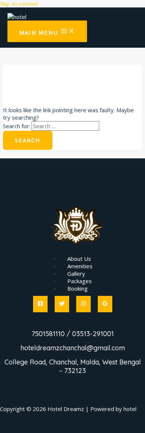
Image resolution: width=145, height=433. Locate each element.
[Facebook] (40, 304)
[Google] (105, 304)
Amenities (80, 266)
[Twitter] (62, 304)
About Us (79, 258)
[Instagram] (83, 304)
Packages (79, 281)
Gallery (76, 273)
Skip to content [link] (19, 3)
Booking (77, 288)
